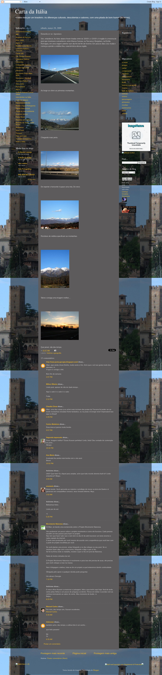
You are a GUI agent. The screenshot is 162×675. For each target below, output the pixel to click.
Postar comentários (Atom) (57, 658)
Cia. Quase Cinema (23, 56)
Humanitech (20, 87)
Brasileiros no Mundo (24, 46)
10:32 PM (49, 448)
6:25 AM (49, 639)
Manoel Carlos (52, 606)
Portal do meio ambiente (25, 111)
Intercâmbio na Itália (23, 97)
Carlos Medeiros (52, 424)
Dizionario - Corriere (23, 78)
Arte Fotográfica (24, 169)
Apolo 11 (19, 43)
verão (124, 111)
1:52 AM (49, 494)
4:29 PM (49, 417)
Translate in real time (24, 139)
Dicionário (19, 70)
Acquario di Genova (23, 37)
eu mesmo (126, 79)
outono (124, 96)
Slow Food (20, 130)
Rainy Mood (20, 117)
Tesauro (19, 133)
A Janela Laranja (25, 152)
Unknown (50, 622)
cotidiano (125, 74)
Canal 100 (19, 53)
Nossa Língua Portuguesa (25, 106)
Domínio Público (22, 81)
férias (124, 82)
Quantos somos (22, 114)
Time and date (21, 136)
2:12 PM (49, 399)
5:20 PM (49, 517)
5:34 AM (49, 615)
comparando (126, 71)
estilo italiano (127, 77)
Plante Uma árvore (23, 108)
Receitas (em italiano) (24, 120)
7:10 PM (49, 579)
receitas (125, 105)
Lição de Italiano (22, 100)
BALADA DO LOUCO (26, 175)
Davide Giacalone (22, 68)
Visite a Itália (20, 142)
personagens (127, 99)
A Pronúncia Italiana (23, 32)
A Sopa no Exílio (25, 158)
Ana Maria (50, 455)
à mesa (124, 62)
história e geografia (54, 353)
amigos (124, 65)
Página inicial (79, 653)
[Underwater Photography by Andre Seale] (128, 153)
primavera (126, 102)
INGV (18, 89)
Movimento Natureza (54, 524)
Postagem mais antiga (105, 653)
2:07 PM (49, 377)
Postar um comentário (52, 644)
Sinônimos (20, 127)
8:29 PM (49, 599)
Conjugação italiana (23, 65)
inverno (124, 88)
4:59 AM (49, 479)
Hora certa (20, 84)
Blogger (96, 670)
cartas (124, 68)
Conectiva (19, 62)
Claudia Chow (51, 406)
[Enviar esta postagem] (54, 350)
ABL (17, 34)
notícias (125, 94)
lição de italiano (128, 91)
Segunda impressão (54, 437)
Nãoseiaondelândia (23, 103)
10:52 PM (49, 463)
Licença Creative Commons (126, 194)
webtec (124, 113)
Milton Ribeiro (52, 384)
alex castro (22, 163)
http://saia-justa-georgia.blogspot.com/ (62, 362)
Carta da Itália (31, 11)
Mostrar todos (31, 179)
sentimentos (126, 108)
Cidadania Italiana (22, 59)
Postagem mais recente (53, 653)
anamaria (49, 486)
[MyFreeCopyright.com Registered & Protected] (123, 664)
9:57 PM (49, 430)
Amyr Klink (20, 40)
